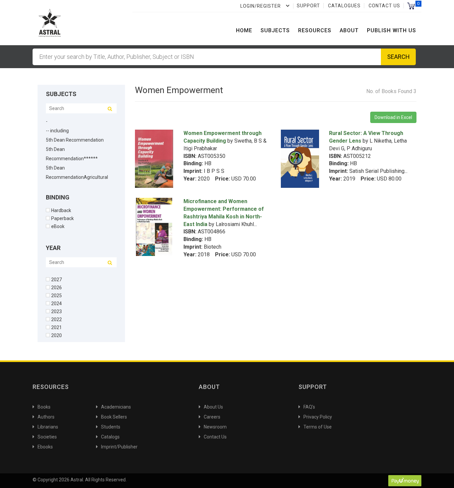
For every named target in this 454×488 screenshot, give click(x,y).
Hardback (61, 210)
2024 (56, 303)
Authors (46, 417)
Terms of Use (317, 426)
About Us (213, 407)
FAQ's (309, 407)
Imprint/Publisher (119, 446)
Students (110, 426)
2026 (56, 287)
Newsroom (215, 426)
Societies (47, 436)
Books (44, 407)
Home (244, 30)
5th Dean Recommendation (75, 140)
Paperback (62, 218)
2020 (56, 335)
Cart (411, 6)
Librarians (48, 426)
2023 (56, 311)
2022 (56, 319)
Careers (212, 417)
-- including (57, 130)
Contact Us (384, 5)
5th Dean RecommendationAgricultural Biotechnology (77, 177)
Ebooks (45, 446)
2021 (56, 327)
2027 (56, 279)
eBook (57, 226)
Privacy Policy (317, 417)
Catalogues (344, 5)
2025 (56, 295)
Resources (314, 30)
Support (308, 5)
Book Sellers (114, 417)
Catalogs (110, 436)
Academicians (116, 407)
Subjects (275, 30)
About (349, 30)
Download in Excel (393, 117)
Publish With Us (391, 30)
